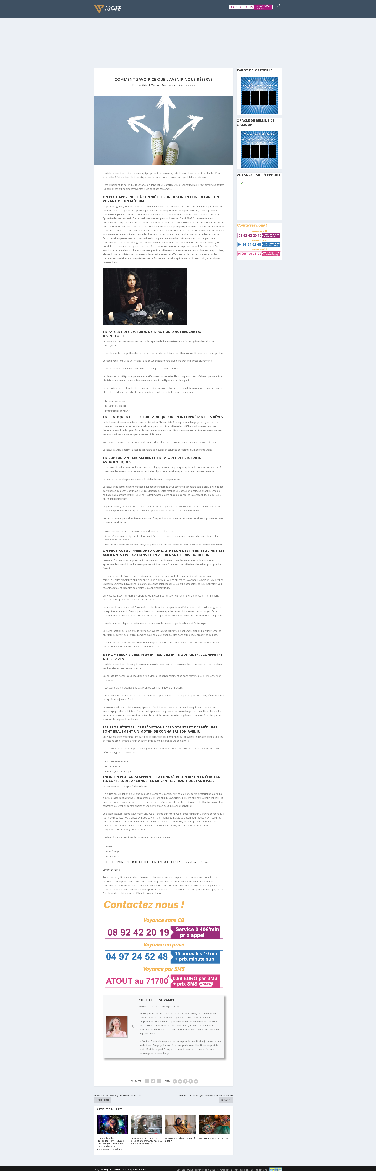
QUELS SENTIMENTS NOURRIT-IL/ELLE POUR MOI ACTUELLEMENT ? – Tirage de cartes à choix (155, 862)
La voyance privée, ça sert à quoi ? (180, 1139)
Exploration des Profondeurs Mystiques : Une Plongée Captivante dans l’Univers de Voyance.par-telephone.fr (111, 1143)
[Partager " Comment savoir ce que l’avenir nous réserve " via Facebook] (147, 1081)
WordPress (140, 1169)
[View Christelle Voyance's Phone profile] (133, 1026)
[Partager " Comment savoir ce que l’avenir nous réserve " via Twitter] (153, 1081)
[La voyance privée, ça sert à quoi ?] (180, 1124)
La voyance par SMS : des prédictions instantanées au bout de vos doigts (146, 1141)
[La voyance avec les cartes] (214, 1124)
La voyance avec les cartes (213, 1138)
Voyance (173, 85)
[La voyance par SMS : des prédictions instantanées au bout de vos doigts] (146, 1124)
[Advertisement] (188, 40)
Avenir (165, 85)
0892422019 (144, 1006)
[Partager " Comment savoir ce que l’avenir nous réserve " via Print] (159, 1081)
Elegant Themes (112, 1169)
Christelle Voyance (151, 85)
